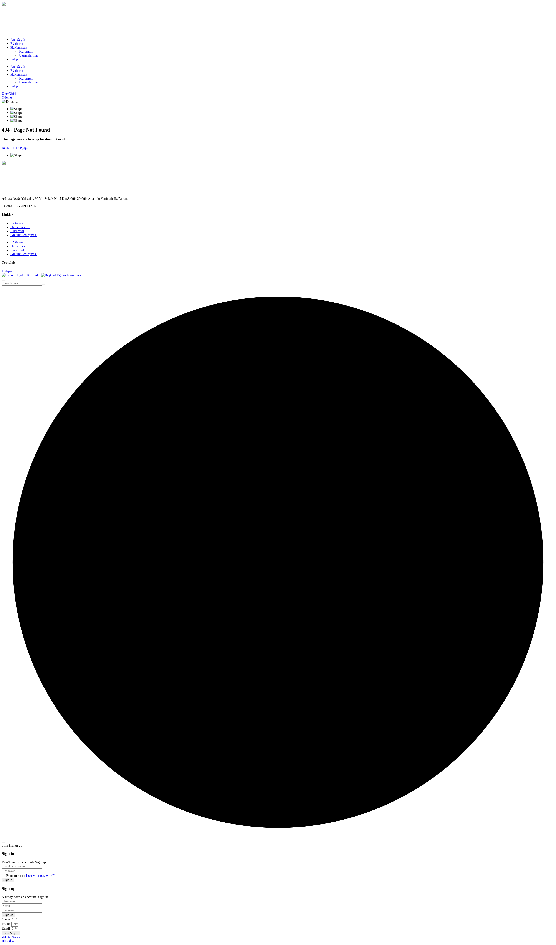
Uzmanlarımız (28, 55)
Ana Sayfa (17, 40)
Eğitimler (16, 43)
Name (6, 919)
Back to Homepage (15, 148)
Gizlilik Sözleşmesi (23, 235)
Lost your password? (40, 875)
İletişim (15, 59)
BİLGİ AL (9, 941)
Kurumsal (26, 51)
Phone (6, 924)
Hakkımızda (18, 47)
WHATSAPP (11, 937)
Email (6, 928)
